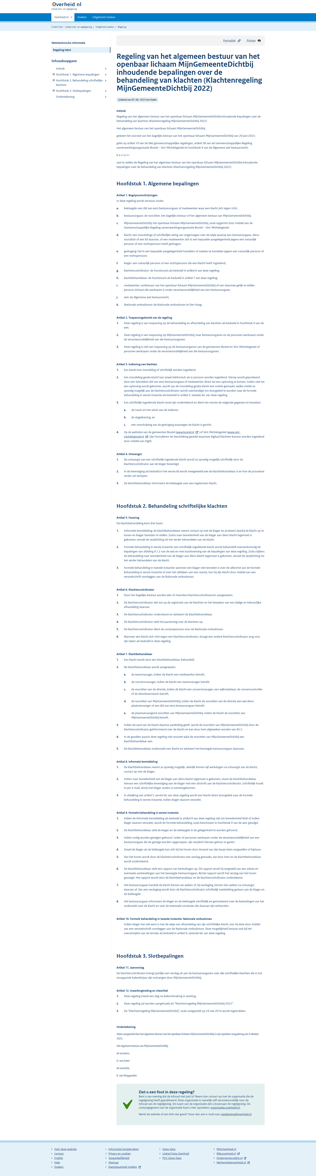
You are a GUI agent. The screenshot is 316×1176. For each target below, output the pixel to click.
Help (57, 1162)
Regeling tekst (62, 50)
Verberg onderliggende (54, 74)
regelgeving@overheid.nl (236, 1114)
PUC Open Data (172, 1158)
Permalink (229, 40)
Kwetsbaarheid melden (122, 1167)
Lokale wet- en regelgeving (78, 26)
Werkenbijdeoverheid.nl (231, 1162)
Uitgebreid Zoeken (103, 17)
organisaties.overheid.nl (225, 1107)
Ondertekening (65, 97)
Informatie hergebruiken (123, 1149)
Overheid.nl (61, 18)
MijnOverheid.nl (226, 1149)
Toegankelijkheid (118, 1158)
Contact (59, 1153)
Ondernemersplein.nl (230, 1158)
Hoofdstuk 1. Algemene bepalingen (75, 74)
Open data (168, 1149)
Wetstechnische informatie (68, 43)
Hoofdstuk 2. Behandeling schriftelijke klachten (77, 83)
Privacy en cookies (119, 1153)
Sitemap (113, 1162)
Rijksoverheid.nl (226, 1153)
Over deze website (65, 1149)
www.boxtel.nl (185, 432)
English (58, 1158)
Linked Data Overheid (175, 1153)
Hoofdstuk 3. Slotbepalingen (71, 91)
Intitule (60, 68)
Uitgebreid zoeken (105, 26)
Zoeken (82, 17)
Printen (251, 40)
